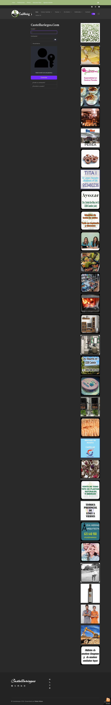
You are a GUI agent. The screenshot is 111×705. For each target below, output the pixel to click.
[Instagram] (95, 7)
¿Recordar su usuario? (38, 86)
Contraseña (34, 36)
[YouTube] (99, 7)
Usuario (33, 29)
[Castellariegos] (21, 14)
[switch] (93, 14)
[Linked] (21, 686)
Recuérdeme (36, 43)
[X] (15, 686)
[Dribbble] (25, 686)
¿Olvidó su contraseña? (38, 82)
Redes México (39, 701)
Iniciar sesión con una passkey (44, 73)
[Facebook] (92, 7)
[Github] (18, 686)
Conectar (44, 77)
